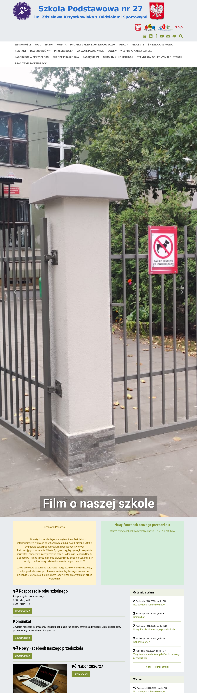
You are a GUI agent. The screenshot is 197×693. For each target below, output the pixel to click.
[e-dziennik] (151, 36)
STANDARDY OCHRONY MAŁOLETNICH (159, 57)
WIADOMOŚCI (23, 44)
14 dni (156, 666)
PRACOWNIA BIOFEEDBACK (30, 63)
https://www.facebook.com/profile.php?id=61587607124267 (142, 531)
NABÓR (49, 44)
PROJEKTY (138, 44)
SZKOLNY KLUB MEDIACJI (118, 57)
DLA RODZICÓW (39, 50)
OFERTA (61, 44)
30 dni (165, 666)
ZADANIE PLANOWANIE (90, 50)
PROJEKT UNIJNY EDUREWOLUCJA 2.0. (92, 44)
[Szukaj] (181, 36)
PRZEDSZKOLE (63, 50)
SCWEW (112, 50)
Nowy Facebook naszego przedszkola (154, 629)
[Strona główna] (145, 36)
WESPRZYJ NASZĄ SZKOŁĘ (136, 50)
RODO (37, 44)
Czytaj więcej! (22, 611)
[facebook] (156, 36)
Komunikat (139, 617)
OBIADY (123, 44)
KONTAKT (20, 50)
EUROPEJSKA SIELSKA (66, 57)
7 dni (148, 666)
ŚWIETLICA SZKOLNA (160, 44)
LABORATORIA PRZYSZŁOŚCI (32, 57)
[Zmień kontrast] (174, 36)
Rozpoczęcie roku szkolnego (149, 604)
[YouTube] (161, 36)
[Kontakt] (168, 36)
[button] (15, 292)
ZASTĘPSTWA (91, 57)
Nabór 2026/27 (141, 641)
